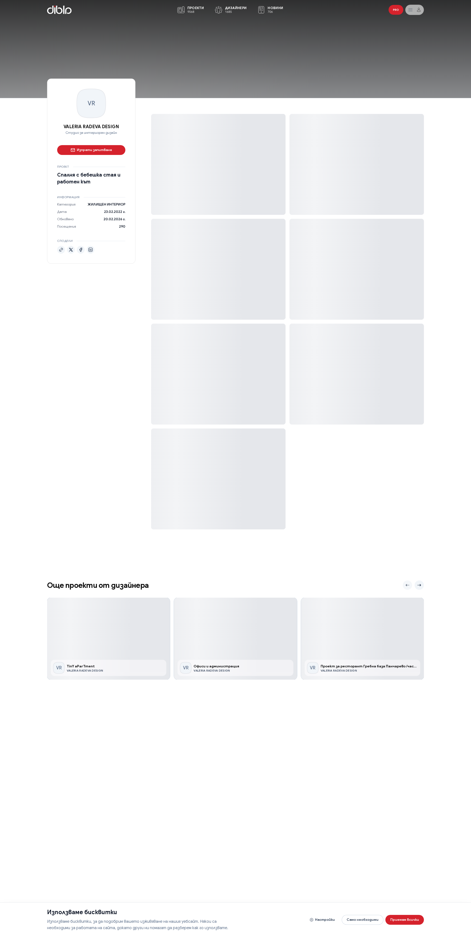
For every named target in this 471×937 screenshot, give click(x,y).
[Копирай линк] (61, 250)
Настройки (325, 919)
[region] (235, 639)
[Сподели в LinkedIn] (90, 250)
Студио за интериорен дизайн (91, 133)
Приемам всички (404, 919)
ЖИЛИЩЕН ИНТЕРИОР (106, 204)
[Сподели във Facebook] (81, 250)
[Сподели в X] (71, 250)
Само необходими (363, 919)
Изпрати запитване (94, 150)
